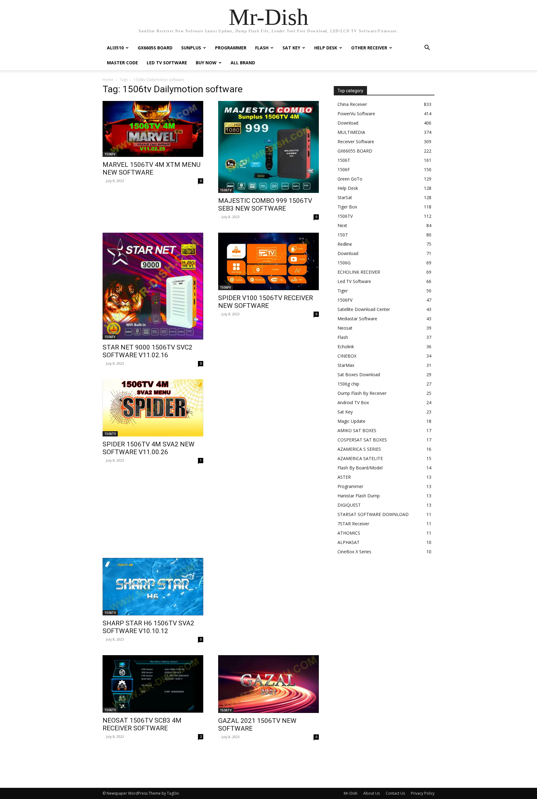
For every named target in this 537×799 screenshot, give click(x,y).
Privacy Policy (422, 793)
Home (108, 79)
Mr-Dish (350, 793)
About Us (371, 793)
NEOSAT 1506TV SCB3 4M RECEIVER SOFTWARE (142, 724)
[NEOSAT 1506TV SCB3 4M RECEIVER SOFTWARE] (153, 684)
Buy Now (206, 63)
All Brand (243, 63)
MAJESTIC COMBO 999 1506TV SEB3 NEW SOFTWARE (265, 204)
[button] (427, 48)
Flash (261, 48)
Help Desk (325, 48)
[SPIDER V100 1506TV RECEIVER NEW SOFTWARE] (268, 261)
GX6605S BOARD (155, 48)
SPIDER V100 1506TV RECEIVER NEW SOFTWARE (265, 301)
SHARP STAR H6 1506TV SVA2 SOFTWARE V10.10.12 (148, 627)
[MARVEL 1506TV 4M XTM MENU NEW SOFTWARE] (153, 129)
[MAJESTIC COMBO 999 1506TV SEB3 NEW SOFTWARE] (268, 147)
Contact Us (395, 793)
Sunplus (191, 48)
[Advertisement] (210, 515)
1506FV (109, 154)
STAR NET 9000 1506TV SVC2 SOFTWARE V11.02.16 (147, 351)
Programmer (230, 48)
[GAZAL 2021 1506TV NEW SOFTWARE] (268, 684)
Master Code (122, 63)
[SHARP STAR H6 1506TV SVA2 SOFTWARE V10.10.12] (153, 586)
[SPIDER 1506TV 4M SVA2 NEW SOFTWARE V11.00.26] (153, 407)
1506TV (226, 190)
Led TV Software (167, 63)
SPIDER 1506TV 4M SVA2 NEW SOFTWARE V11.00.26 (149, 448)
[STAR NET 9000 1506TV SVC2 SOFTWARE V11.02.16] (153, 286)
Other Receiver (369, 48)
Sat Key (291, 48)
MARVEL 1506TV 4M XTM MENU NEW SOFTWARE (151, 168)
